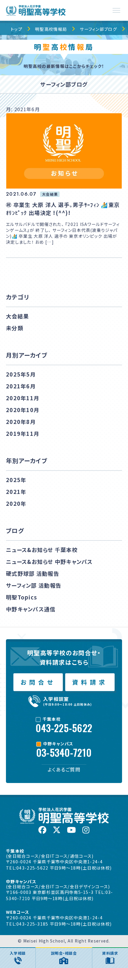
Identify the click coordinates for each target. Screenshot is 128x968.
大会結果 (17, 316)
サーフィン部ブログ (98, 29)
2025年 (16, 480)
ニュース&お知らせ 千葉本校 (42, 550)
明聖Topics (21, 597)
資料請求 (90, 682)
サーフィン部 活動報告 (33, 585)
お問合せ (38, 682)
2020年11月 (22, 398)
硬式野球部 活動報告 (32, 573)
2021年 (16, 491)
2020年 (16, 503)
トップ (16, 29)
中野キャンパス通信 (31, 609)
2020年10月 (22, 410)
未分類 (14, 328)
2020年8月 (21, 421)
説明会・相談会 (64, 953)
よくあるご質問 (64, 769)
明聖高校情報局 (51, 29)
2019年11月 (22, 433)
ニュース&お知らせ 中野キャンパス (49, 561)
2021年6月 (21, 386)
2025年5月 (21, 374)
